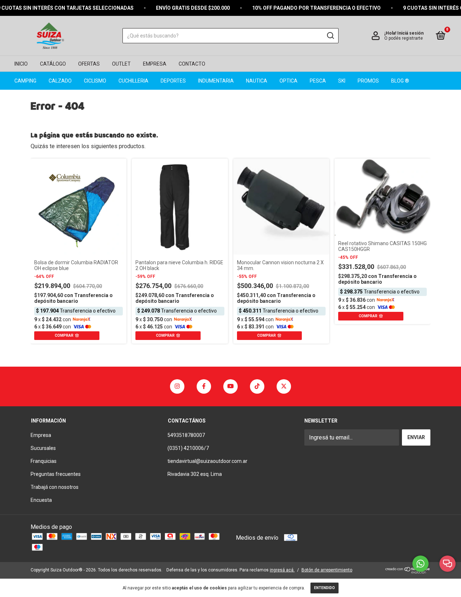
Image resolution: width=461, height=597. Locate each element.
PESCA (318, 81)
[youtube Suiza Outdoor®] (230, 386)
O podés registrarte (403, 38)
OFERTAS (89, 64)
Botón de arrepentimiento (326, 569)
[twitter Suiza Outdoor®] (284, 386)
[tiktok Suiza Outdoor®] (257, 386)
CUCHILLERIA (133, 81)
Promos (368, 81)
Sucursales (43, 448)
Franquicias (44, 461)
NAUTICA (256, 81)
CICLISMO (95, 81)
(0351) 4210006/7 (188, 448)
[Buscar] (330, 35)
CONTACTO (192, 64)
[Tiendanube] (407, 571)
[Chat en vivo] (447, 564)
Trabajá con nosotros (55, 487)
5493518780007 (186, 435)
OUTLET (121, 64)
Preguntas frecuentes (56, 474)
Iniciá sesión (410, 33)
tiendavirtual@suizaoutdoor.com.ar (207, 461)
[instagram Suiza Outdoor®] (177, 386)
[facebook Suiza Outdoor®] (204, 386)
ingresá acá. (282, 569)
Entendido (324, 588)
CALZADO (60, 81)
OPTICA (288, 81)
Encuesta (41, 500)
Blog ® (400, 81)
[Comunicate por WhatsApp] (420, 564)
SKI (341, 81)
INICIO (21, 64)
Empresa (41, 435)
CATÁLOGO (53, 64)
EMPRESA (154, 64)
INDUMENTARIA (216, 81)
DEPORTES (173, 81)
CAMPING (25, 81)
